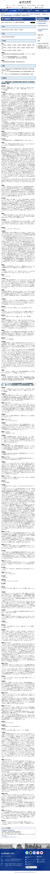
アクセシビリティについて (32, 859)
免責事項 (40, 856)
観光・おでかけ (21, 11)
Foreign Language (31, 5)
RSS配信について (30, 864)
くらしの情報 (13, 10)
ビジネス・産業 (29, 11)
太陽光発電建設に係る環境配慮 (43, 30)
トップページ (9, 14)
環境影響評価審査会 (8, 15)
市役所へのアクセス (31, 867)
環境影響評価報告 (42, 23)
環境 (27, 14)
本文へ (14, 5)
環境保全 (31, 14)
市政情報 (37, 10)
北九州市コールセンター (27, 7)
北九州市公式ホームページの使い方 (32, 857)
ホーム (8, 5)
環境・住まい (22, 14)
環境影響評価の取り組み (43, 26)
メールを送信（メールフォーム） (9, 836)
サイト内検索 (41, 5)
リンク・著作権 (42, 859)
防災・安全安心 (5, 11)
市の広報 (45, 10)
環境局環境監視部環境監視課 (8, 830)
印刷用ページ (45, 14)
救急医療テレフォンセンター (13, 7)
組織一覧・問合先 (39, 7)
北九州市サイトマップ (31, 861)
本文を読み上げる (21, 5)
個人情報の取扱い (42, 861)
